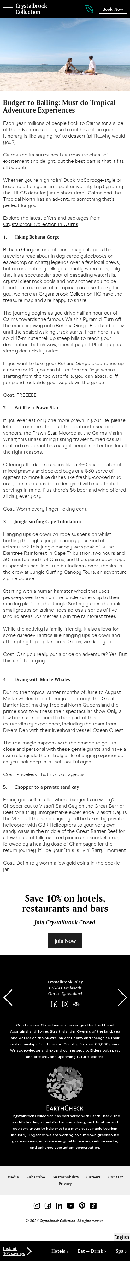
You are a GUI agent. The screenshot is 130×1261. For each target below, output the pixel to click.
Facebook (54, 1004)
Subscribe (36, 1177)
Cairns (93, 123)
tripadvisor (76, 1004)
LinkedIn (59, 1205)
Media (13, 1177)
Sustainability (66, 1177)
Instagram (65, 1004)
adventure (64, 199)
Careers (93, 1177)
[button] (122, 997)
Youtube (70, 1205)
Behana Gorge (19, 250)
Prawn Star (44, 433)
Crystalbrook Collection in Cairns (40, 224)
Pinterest (82, 1205)
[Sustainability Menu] (82, 9)
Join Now (65, 941)
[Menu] (8, 9)
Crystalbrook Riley (65, 982)
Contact (115, 1177)
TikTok (93, 1205)
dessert (77, 136)
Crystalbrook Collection (31, 9)
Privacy (65, 1183)
